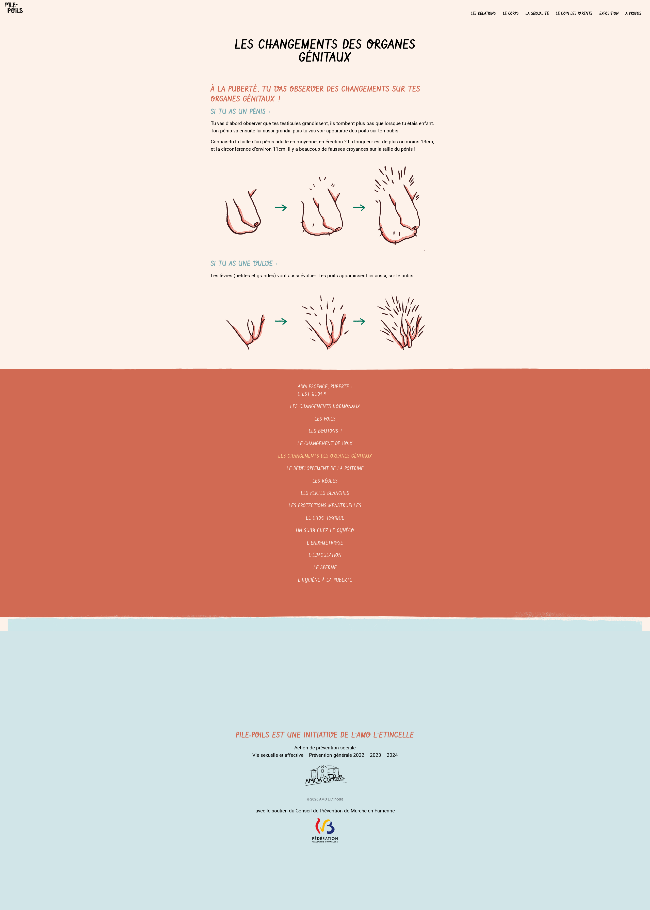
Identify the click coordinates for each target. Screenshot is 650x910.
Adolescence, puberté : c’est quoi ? (325, 390)
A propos (633, 13)
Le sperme (325, 568)
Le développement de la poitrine (325, 469)
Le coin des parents (574, 13)
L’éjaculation (325, 555)
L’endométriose (325, 543)
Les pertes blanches (325, 493)
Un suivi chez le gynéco (325, 531)
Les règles (325, 481)
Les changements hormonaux (325, 407)
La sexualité (537, 13)
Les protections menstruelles (325, 506)
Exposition (609, 13)
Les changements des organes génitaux (325, 456)
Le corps (511, 13)
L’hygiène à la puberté (325, 580)
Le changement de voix (325, 444)
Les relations (483, 13)
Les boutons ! (325, 431)
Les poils (325, 419)
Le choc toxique (325, 518)
